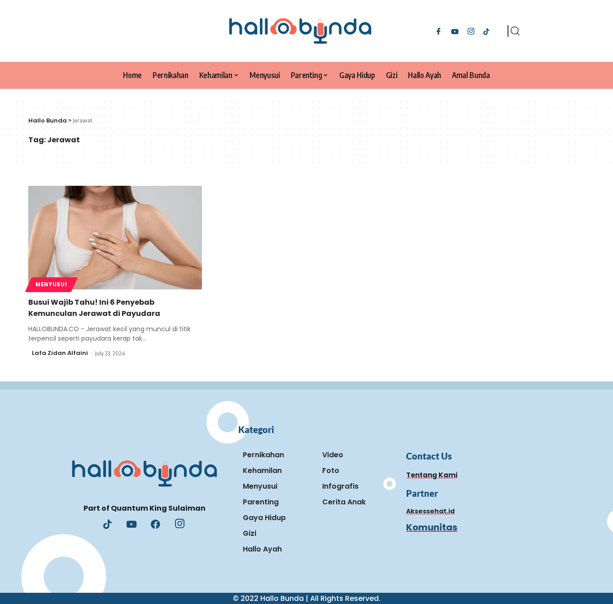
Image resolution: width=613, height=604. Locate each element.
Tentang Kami (431, 475)
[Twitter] (454, 30)
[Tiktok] (486, 30)
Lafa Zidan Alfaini (60, 353)
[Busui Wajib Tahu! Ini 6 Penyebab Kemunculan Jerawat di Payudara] (115, 238)
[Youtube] (131, 525)
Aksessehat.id (430, 511)
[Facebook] (439, 30)
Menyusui (51, 284)
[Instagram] (471, 30)
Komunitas (431, 527)
